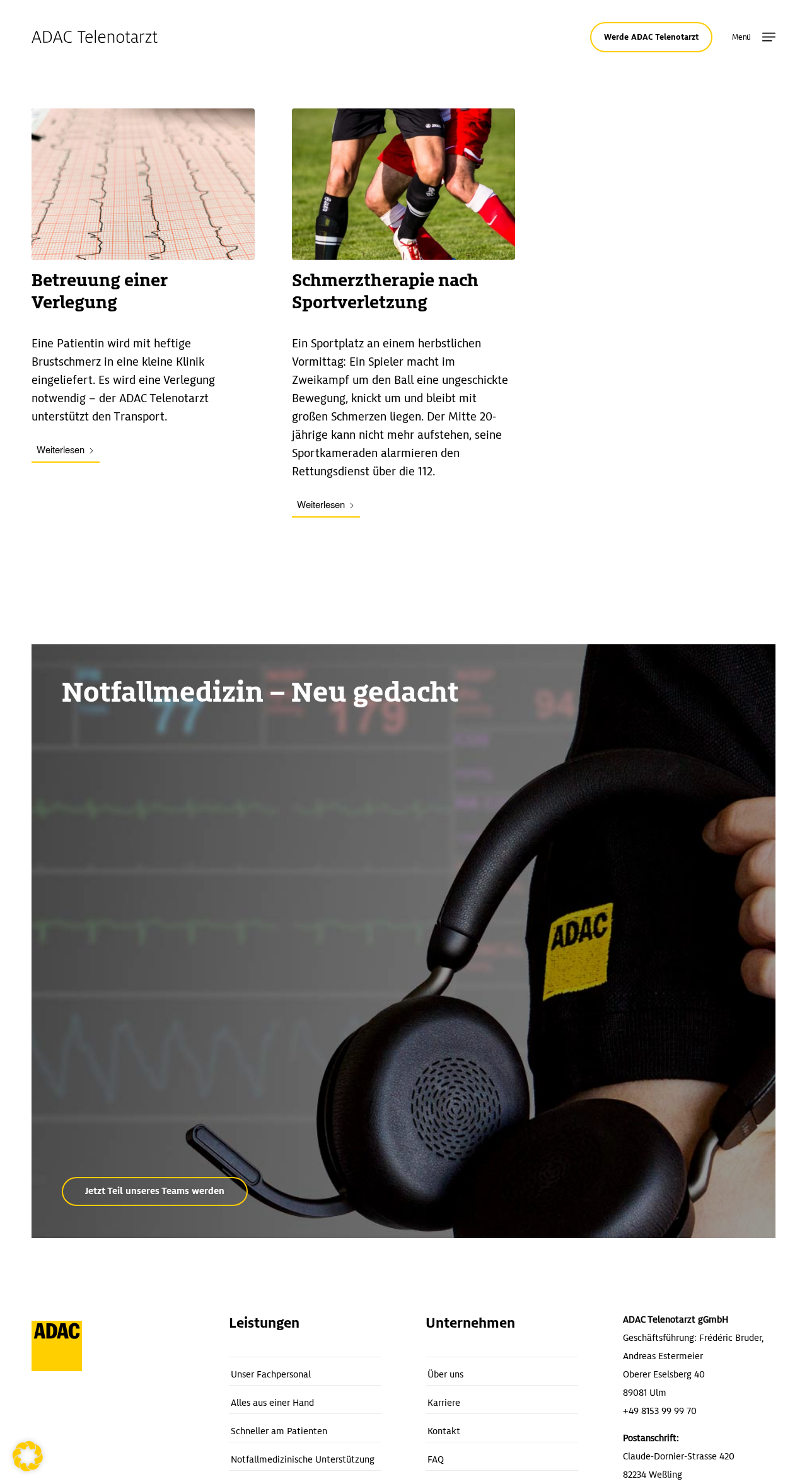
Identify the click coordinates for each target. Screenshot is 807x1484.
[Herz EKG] (143, 184)
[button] (27, 1456)
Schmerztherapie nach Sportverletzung (385, 291)
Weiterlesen (60, 449)
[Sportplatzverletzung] (403, 184)
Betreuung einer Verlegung (100, 291)
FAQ (435, 1459)
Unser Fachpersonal (271, 1374)
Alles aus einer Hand (272, 1402)
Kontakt (443, 1431)
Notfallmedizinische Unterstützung (302, 1459)
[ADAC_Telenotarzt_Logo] (95, 37)
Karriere (443, 1402)
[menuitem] (768, 37)
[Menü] (768, 37)
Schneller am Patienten (279, 1431)
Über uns (445, 1374)
